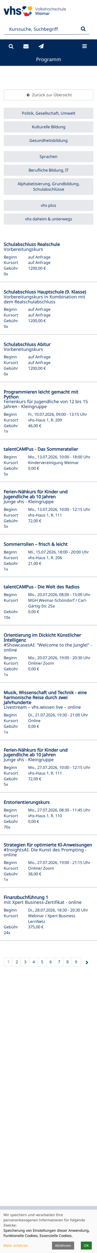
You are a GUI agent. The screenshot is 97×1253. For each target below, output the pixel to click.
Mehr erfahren (15, 1245)
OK (86, 1245)
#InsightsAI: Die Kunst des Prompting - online (48, 850)
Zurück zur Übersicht (51, 95)
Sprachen (48, 156)
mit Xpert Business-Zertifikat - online (43, 899)
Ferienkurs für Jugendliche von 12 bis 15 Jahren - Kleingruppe (46, 399)
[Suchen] (83, 29)
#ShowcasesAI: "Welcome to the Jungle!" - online (48, 642)
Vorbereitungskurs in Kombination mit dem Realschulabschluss (45, 297)
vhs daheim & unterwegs (48, 219)
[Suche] (11, 46)
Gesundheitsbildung (48, 140)
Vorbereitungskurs (32, 246)
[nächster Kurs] (86, 962)
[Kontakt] (26, 46)
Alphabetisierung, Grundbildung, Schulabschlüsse (49, 186)
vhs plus (48, 205)
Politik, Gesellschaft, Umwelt (48, 113)
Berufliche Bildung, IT (49, 170)
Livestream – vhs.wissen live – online (45, 699)
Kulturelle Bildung (48, 127)
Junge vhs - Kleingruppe (36, 496)
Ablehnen (63, 1245)
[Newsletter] (41, 46)
